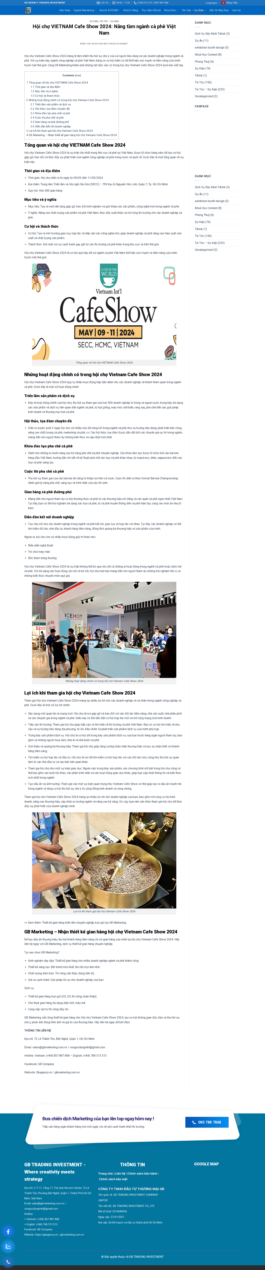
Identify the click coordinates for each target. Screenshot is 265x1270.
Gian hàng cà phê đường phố (49, 122)
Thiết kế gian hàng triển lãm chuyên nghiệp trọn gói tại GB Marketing (84, 922)
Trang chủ (105, 1173)
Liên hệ (236, 10)
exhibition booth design (209, 47)
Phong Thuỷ (202, 61)
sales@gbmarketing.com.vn (48, 1203)
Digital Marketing (84, 10)
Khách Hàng (130, 10)
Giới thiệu (65, 10)
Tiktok (199, 75)
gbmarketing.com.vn (72, 1234)
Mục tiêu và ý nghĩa (44, 91)
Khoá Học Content (206, 54)
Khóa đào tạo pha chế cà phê (50, 113)
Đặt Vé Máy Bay (219, 10)
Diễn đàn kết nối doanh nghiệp (50, 126)
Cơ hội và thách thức (45, 95)
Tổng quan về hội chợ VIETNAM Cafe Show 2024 (57, 82)
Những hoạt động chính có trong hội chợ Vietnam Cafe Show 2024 (67, 100)
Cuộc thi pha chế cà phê (47, 117)
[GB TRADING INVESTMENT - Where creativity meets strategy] (29, 10)
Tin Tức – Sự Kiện (193, 10)
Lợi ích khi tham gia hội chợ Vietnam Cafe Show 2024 (59, 130)
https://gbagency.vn (46, 1234)
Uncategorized (204, 96)
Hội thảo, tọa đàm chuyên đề (50, 108)
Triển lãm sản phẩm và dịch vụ (50, 104)
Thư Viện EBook (151, 10)
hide (78, 75)
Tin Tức (199, 82)
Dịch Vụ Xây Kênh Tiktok (210, 33)
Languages (211, 2)
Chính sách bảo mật (113, 1179)
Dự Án (199, 40)
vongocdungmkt (118, 44)
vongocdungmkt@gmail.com (41, 1208)
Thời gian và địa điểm (45, 87)
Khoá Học (170, 10)
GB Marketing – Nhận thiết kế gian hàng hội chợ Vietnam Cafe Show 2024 (71, 135)
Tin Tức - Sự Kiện (109, 21)
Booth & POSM (109, 10)
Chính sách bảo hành (142, 1173)
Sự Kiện (94, 21)
